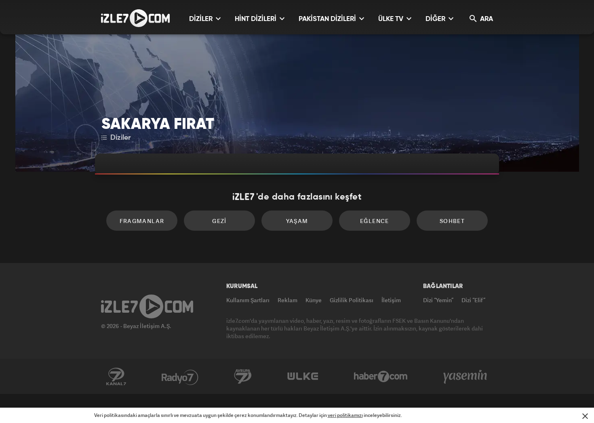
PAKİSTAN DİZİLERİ (328, 19)
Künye (313, 300)
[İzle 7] (135, 18)
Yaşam (297, 221)
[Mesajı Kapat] (585, 416)
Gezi (219, 221)
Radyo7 (180, 376)
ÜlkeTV (302, 376)
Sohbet (452, 221)
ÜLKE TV (391, 19)
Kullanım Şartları (248, 300)
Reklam (287, 300)
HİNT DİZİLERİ (256, 19)
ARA (485, 19)
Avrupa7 (243, 376)
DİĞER (436, 19)
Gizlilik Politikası (351, 300)
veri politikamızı (345, 415)
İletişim (391, 300)
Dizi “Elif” (473, 300)
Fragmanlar (142, 221)
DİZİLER (201, 19)
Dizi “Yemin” (438, 300)
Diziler (119, 137)
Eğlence (374, 221)
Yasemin (466, 376)
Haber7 (381, 376)
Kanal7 (116, 376)
